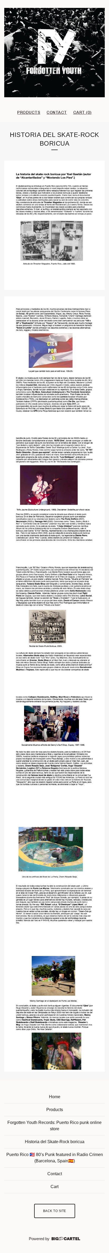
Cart (54, 1186)
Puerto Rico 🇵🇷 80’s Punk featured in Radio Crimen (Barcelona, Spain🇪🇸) (54, 1157)
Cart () (82, 112)
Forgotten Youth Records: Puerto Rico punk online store (54, 1125)
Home (54, 1097)
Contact (57, 112)
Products (28, 112)
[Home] (54, 52)
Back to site (54, 1211)
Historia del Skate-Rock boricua (54, 1141)
